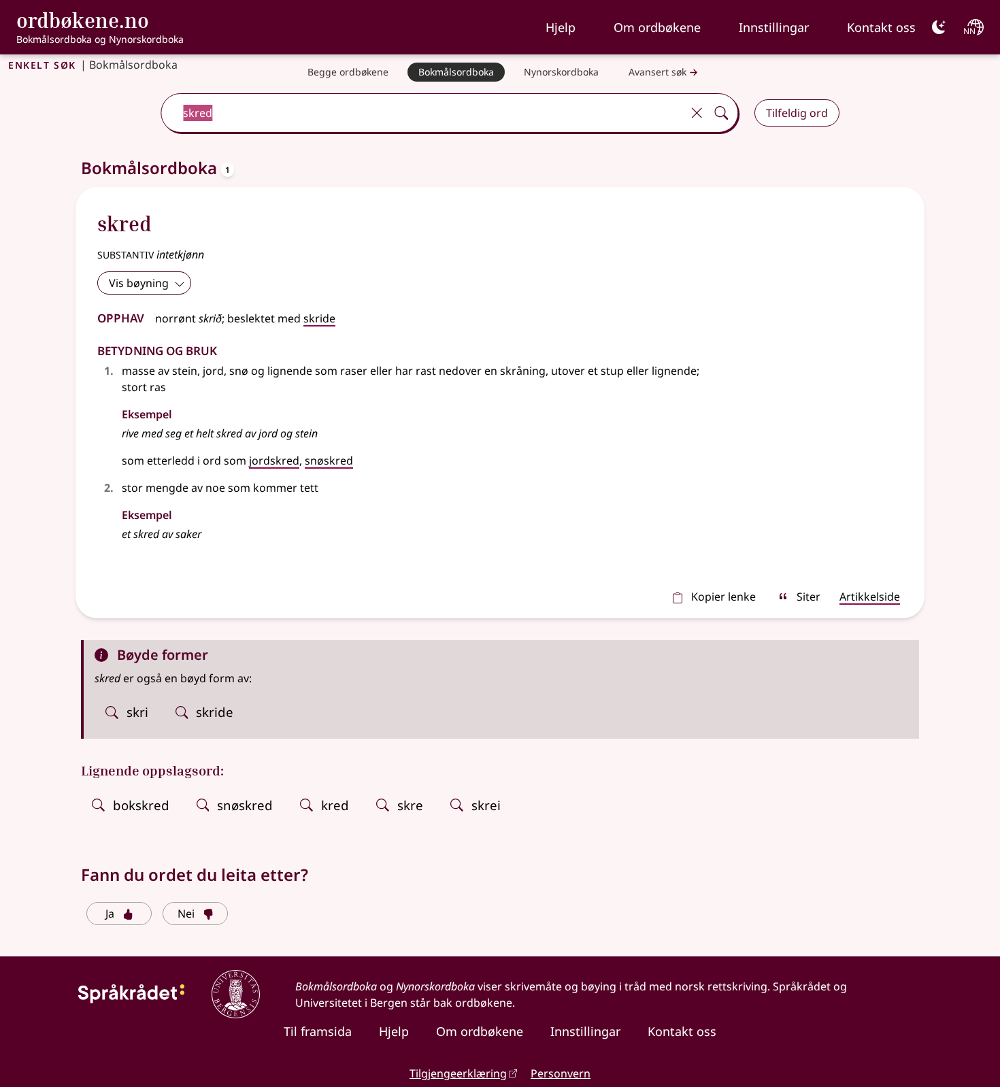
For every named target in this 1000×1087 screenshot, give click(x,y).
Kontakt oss (881, 27)
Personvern (560, 1073)
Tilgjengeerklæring (458, 1073)
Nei (186, 913)
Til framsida (318, 1031)
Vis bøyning (139, 282)
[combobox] (422, 113)
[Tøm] (696, 113)
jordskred (274, 460)
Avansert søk (657, 71)
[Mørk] (939, 27)
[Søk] (721, 113)
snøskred (329, 460)
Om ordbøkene (657, 27)
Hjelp (561, 27)
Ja (109, 913)
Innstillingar (774, 27)
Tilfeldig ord (797, 112)
